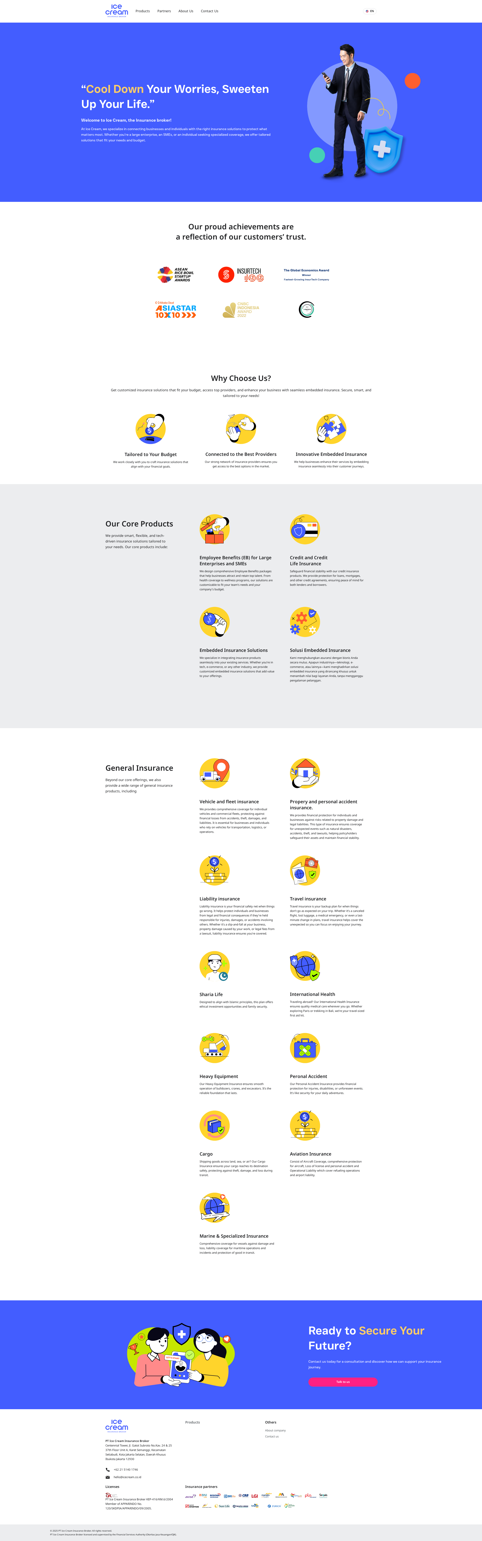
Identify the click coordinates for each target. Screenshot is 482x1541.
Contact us (272, 1436)
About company (275, 1430)
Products (192, 1422)
